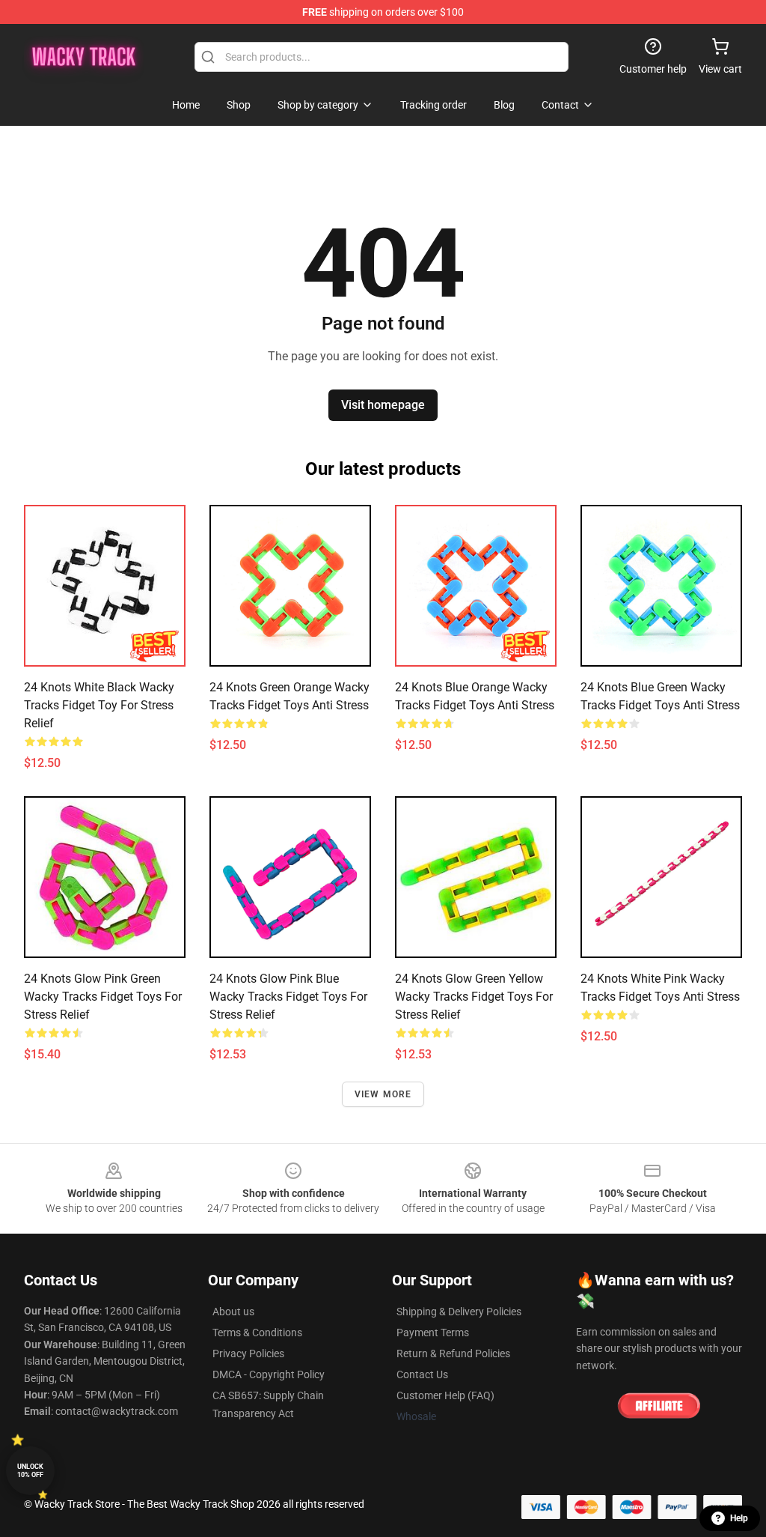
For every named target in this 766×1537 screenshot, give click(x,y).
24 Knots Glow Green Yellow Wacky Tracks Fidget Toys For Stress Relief (474, 996)
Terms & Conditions (257, 1333)
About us (233, 1312)
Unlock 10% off (30, 1471)
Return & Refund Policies (453, 1353)
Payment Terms (432, 1333)
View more (383, 1094)
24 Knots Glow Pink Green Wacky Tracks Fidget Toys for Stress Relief (103, 996)
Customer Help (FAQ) (445, 1395)
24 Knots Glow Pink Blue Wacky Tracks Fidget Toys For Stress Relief (288, 996)
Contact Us (422, 1374)
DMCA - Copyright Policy (268, 1374)
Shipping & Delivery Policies (458, 1312)
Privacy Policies (248, 1353)
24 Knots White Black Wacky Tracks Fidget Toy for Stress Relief (99, 705)
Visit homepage (383, 405)
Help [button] (739, 1518)
